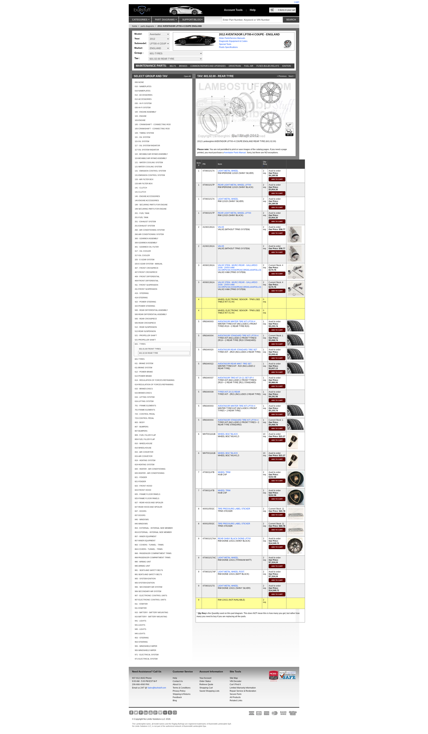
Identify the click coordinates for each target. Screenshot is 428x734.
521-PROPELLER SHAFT (145, 340)
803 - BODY (140, 422)
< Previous (282, 76)
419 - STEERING (142, 293)
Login (296, 2)
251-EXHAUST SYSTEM (145, 226)
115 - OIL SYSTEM (142, 137)
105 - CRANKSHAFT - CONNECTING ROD (153, 124)
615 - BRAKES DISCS (144, 389)
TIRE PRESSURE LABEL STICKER (234, 509)
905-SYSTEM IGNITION (145, 583)
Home (134, 26)
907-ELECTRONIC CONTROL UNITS (150, 600)
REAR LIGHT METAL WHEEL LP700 (234, 185)
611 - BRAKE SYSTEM (144, 363)
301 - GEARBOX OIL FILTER (147, 247)
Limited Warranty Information (243, 688)
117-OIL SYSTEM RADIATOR (147, 150)
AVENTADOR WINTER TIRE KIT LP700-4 (236, 321)
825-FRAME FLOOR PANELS (147, 498)
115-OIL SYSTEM (142, 141)
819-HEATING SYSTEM (144, 465)
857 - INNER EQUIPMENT (145, 536)
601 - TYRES (140, 344)
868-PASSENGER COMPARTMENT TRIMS (152, 557)
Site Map (234, 678)
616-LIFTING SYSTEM (144, 401)
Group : (138, 52)
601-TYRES (139, 359)
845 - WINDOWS (142, 519)
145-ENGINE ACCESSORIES (147, 200)
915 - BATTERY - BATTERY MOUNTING (151, 612)
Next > (291, 76)
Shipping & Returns (181, 694)
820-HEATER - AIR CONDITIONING (150, 473)
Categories (140, 19)
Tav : (137, 58)
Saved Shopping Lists (209, 691)
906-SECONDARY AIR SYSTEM (148, 591)
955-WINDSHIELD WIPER (145, 650)
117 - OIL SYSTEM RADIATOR (147, 146)
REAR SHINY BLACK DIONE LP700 (234, 538)
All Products (235, 697)
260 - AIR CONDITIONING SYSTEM (150, 230)
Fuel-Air (248, 66)
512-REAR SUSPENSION (145, 331)
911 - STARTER (141, 604)
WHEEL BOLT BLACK (228, 434)
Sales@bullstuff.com (156, 688)
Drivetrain (235, 66)
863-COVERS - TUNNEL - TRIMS (149, 549)
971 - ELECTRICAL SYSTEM (146, 655)
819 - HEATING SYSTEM (145, 460)
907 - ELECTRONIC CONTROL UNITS (151, 596)
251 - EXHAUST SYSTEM (145, 222)
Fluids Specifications (228, 47)
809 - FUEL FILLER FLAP (145, 435)
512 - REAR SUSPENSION (146, 327)
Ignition (286, 66)
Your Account (205, 678)
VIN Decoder (235, 681)
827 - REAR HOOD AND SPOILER (149, 503)
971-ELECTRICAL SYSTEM (146, 659)
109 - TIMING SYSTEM (144, 133)
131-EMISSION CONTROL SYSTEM (150, 175)
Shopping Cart (206, 688)
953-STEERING (141, 642)
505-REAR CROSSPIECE (145, 323)
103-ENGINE (140, 120)
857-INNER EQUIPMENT (145, 541)
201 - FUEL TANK (142, 213)
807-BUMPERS (141, 431)
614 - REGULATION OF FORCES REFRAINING (155, 380)
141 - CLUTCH (141, 188)
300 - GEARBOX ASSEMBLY (146, 238)
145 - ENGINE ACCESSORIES (147, 196)
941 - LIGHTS (140, 621)
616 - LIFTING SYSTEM (144, 397)
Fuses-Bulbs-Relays (267, 66)
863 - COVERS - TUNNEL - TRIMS (149, 545)
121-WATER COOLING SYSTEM (148, 167)
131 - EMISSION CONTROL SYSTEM (150, 171)
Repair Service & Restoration (243, 691)
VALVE (221, 227)
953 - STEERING (142, 638)
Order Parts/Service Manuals (232, 38)
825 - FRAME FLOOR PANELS (147, 494)
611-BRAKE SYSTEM (143, 368)
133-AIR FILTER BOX (143, 184)
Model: (138, 33)
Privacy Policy (179, 691)
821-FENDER (140, 481)
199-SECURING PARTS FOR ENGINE (151, 209)
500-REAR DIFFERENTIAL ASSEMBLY (151, 314)
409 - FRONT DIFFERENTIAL (147, 276)
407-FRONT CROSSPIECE (146, 272)
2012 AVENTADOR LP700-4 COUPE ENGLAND (179, 26)
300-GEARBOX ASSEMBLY (146, 243)
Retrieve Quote (206, 684)
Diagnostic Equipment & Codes (233, 41)
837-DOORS (140, 515)
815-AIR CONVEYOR (143, 456)
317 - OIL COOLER (143, 251)
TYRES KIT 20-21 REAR (229, 392)
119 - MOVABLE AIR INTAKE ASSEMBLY (151, 154)
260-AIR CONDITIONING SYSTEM (149, 234)
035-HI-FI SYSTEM (142, 108)
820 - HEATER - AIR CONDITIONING (150, 469)
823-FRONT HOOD (143, 490)
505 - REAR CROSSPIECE (146, 319)
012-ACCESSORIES (143, 99)
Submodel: (140, 43)
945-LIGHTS (140, 634)
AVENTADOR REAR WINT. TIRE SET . (235, 364)
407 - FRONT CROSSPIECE (146, 268)
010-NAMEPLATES (142, 91)
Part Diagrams (165, 19)
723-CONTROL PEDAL (144, 418)
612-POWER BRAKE (143, 376)
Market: (138, 48)
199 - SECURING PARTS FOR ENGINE (151, 205)
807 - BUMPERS (141, 427)
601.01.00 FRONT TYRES (150, 349)
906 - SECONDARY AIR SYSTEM (148, 587)
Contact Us (178, 681)
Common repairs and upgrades (208, 66)
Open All (187, 76)
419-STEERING (141, 298)
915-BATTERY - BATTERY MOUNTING (151, 617)
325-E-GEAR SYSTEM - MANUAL (149, 264)
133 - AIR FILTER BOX (144, 179)
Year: (137, 38)
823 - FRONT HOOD (143, 486)
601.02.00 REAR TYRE (148, 353)
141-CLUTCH (140, 192)
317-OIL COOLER (142, 255)
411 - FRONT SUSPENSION (146, 285)
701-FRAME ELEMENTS (145, 410)
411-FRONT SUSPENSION (146, 289)
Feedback (177, 697)
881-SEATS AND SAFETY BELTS (148, 574)
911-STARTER (141, 608)
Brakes (183, 66)
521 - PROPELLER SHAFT (146, 335)
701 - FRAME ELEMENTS (145, 406)
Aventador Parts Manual (235, 152)
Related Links (236, 700)
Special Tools (225, 44)
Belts (173, 66)
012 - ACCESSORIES (143, 95)
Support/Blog (191, 19)
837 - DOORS (140, 511)
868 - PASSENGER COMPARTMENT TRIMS (153, 553)
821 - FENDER (141, 477)
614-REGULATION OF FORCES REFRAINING (154, 384)
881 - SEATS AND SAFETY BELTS (149, 570)
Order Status (205, 681)
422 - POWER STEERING (145, 302)
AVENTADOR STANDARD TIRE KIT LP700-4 (238, 335)
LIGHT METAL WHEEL (228, 171)
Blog (175, 700)
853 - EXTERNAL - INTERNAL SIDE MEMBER (154, 528)
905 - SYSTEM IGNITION (145, 579)
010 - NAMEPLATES (143, 86)
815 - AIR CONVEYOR (144, 452)
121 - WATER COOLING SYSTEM (149, 162)
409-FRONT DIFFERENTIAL (146, 281)
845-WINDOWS (141, 524)
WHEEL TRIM (224, 472)
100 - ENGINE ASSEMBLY (145, 112)
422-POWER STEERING (145, 306)
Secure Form (235, 694)
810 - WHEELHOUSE (143, 443)
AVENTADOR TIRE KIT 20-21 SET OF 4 (236, 378)
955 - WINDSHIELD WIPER (146, 646)
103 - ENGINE (140, 116)
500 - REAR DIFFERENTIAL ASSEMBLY (151, 310)
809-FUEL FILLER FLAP (145, 439)
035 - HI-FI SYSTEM (143, 103)
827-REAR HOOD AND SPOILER (148, 507)
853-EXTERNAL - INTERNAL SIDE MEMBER (153, 532)
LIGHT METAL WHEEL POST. (231, 572)
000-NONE (139, 82)
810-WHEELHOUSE (143, 448)
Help (253, 10)
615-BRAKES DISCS (143, 393)
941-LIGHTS (140, 625)
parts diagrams (147, 26)
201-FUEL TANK (141, 217)
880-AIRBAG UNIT (142, 566)
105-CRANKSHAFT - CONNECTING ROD (152, 129)
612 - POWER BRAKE (144, 372)
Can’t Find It (235, 684)
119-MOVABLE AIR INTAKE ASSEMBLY (151, 158)
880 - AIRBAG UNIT (143, 562)
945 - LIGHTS (140, 629)
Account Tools (233, 10)
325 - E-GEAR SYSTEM (144, 260)
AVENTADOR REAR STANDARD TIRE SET (237, 349)
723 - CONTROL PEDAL (145, 414)
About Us (177, 684)
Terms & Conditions (181, 688)
